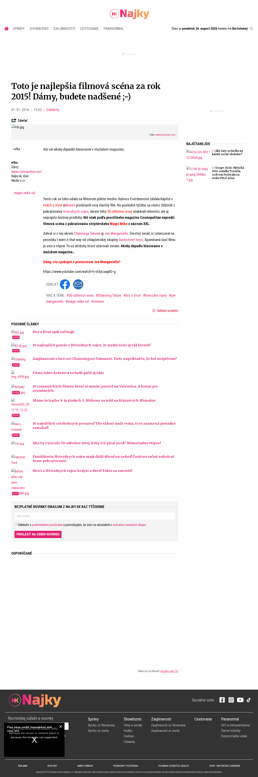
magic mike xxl (24, 193)
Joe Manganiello (116, 233)
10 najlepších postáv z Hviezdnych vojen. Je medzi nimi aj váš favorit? (92, 345)
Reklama (22, 765)
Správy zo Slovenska (101, 725)
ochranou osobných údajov (129, 525)
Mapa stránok (85, 765)
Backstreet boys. (131, 240)
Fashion (129, 736)
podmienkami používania (47, 525)
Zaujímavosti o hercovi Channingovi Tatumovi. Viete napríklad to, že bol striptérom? (105, 359)
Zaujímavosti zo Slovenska (168, 725)
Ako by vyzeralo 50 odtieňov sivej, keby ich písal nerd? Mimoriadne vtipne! (97, 443)
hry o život (133, 295)
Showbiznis (39, 28)
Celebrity (52, 110)
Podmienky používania (125, 765)
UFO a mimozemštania (235, 725)
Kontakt (52, 765)
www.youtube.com (165, 134)
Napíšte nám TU (169, 671)
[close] (60, 726)
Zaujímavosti (64, 28)
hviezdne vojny (156, 295)
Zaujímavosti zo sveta (165, 731)
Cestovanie (89, 28)
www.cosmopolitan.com (26, 172)
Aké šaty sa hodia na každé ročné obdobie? (227, 152)
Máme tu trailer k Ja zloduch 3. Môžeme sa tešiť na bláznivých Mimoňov (94, 400)
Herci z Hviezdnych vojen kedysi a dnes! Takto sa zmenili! (82, 471)
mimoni (98, 301)
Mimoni (70, 205)
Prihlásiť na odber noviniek (38, 534)
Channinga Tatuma (87, 233)
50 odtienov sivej (81, 295)
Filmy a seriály (133, 725)
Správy (19, 28)
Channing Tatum (110, 295)
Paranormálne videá (234, 736)
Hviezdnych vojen (75, 211)
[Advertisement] (94, 609)
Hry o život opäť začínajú (53, 332)
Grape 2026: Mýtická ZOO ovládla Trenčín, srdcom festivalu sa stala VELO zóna (228, 173)
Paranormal (114, 28)
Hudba (128, 731)
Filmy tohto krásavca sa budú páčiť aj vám (68, 373)
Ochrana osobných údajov (173, 765)
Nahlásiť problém (167, 311)
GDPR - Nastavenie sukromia (224, 765)
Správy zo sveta (98, 731)
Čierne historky (230, 731)
